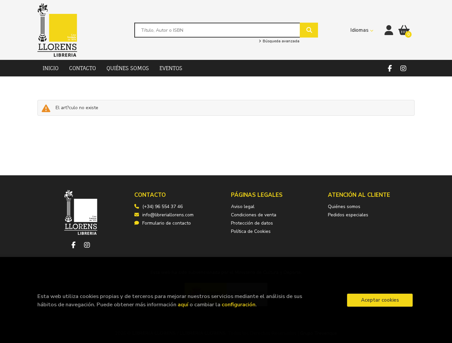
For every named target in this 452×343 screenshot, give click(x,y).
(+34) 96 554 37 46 (162, 206)
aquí (183, 304)
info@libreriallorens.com (168, 215)
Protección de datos (252, 223)
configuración (238, 304)
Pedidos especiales (348, 215)
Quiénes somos (344, 206)
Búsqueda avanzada (280, 41)
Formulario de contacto (166, 223)
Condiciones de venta (253, 215)
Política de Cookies (251, 231)
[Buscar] (309, 29)
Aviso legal (242, 206)
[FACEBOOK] (389, 68)
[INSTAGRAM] (403, 68)
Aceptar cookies (380, 300)
